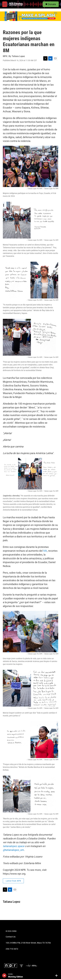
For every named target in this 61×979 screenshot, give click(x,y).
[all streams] (57, 975)
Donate (52, 4)
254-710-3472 (12, 949)
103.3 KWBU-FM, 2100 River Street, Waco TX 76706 (28, 943)
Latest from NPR (13, 881)
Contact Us (10, 937)
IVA (45, 550)
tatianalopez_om (13, 849)
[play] (4, 975)
